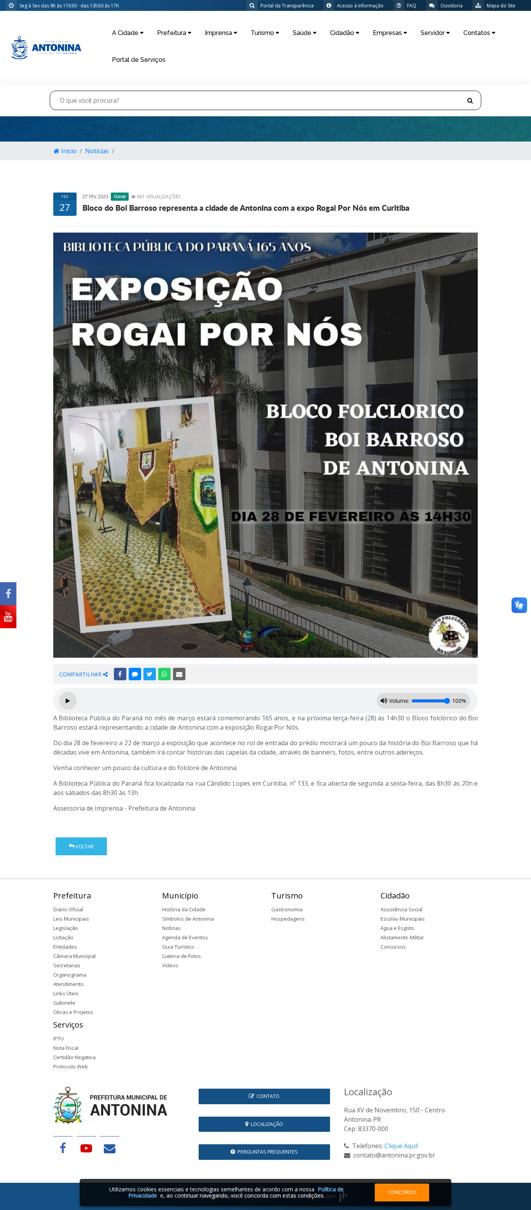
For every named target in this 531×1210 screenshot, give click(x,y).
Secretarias (66, 965)
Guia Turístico (178, 946)
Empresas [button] (388, 33)
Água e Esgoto (397, 928)
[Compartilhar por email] (179, 674)
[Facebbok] (63, 1147)
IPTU (58, 1038)
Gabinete (64, 1002)
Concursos (393, 946)
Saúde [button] (303, 33)
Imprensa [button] (219, 33)
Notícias (97, 151)
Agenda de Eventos (185, 937)
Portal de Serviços (139, 59)
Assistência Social (402, 909)
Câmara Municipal (74, 956)
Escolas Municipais (403, 918)
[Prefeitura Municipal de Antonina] (44, 47)
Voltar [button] (84, 846)
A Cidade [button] (126, 33)
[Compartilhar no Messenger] (135, 674)
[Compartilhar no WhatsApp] (164, 674)
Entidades (65, 946)
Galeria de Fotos (181, 956)
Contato (266, 1096)
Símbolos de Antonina (188, 918)
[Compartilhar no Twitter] (149, 674)
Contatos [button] (477, 33)
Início (68, 151)
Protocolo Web (70, 1066)
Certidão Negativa (74, 1057)
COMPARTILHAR (81, 674)
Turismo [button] (263, 33)
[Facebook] (8, 593)
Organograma (69, 974)
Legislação (65, 928)
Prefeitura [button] (172, 33)
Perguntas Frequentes (266, 1151)
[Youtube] (8, 616)
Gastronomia (286, 909)
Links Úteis (66, 993)
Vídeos (170, 965)
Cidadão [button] (343, 33)
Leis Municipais (71, 918)
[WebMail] (109, 1147)
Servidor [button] (433, 33)
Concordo (402, 1192)
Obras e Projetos (73, 1012)
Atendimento (68, 984)
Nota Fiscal (66, 1047)
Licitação (63, 937)
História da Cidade (184, 909)
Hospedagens (288, 918)
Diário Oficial (68, 909)
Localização (265, 1124)
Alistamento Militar (402, 937)
